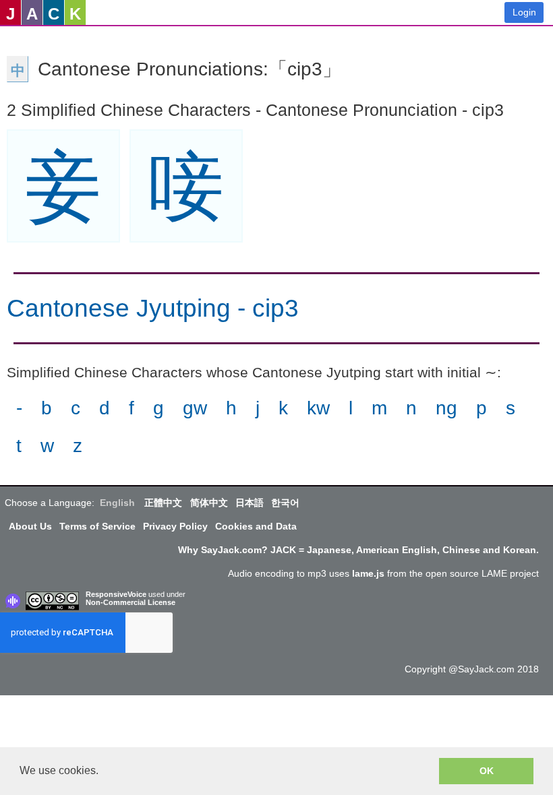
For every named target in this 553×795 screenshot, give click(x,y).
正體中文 (163, 502)
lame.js (368, 573)
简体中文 (209, 502)
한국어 (285, 502)
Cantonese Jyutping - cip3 (153, 308)
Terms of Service (97, 526)
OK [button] (486, 770)
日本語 (249, 502)
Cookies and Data (256, 526)
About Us (30, 526)
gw (195, 408)
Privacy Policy (175, 526)
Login (524, 12)
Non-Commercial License (130, 602)
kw (318, 408)
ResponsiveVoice (116, 594)
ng (446, 408)
